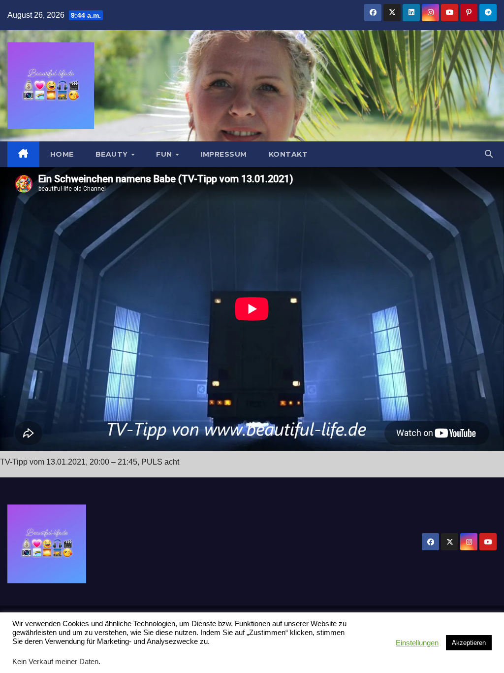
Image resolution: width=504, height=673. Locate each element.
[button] (489, 154)
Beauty (112, 154)
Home (62, 154)
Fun (165, 154)
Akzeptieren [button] (469, 642)
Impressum (223, 154)
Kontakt (288, 154)
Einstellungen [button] (417, 643)
